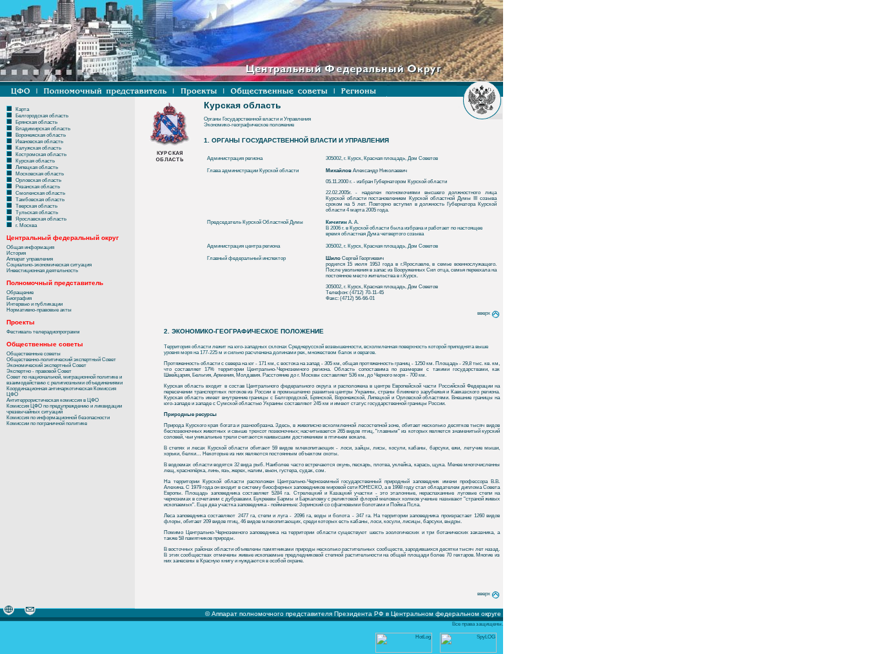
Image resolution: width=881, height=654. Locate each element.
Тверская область (36, 206)
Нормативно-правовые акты (39, 310)
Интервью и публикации (34, 304)
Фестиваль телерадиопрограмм (43, 332)
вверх (484, 313)
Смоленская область (40, 193)
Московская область (39, 174)
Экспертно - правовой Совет (39, 371)
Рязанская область (37, 187)
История (16, 253)
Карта (22, 109)
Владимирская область (42, 129)
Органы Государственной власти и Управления (257, 119)
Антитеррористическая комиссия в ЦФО (52, 400)
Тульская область (36, 212)
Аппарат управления (29, 259)
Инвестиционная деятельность (42, 270)
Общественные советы (33, 354)
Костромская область (40, 154)
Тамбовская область (39, 200)
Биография (19, 298)
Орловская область (38, 180)
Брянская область (36, 122)
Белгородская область (41, 116)
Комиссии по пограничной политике (46, 423)
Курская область (35, 161)
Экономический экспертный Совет (46, 365)
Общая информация (30, 247)
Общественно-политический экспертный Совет (61, 359)
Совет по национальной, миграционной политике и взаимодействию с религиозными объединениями (64, 380)
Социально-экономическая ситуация (49, 265)
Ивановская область (39, 141)
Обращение (20, 292)
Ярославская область (40, 219)
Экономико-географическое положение (249, 125)
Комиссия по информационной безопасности (58, 418)
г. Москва (26, 225)
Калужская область (38, 148)
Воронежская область (40, 135)
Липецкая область (36, 167)
